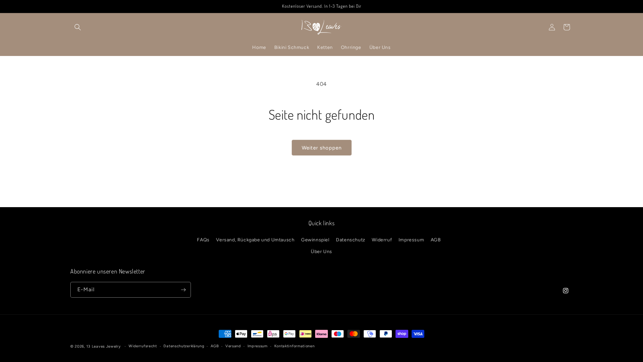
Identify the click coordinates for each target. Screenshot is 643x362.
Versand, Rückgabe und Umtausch (255, 240)
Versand (233, 346)
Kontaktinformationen (294, 346)
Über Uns (321, 251)
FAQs (203, 240)
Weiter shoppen (322, 148)
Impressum (411, 240)
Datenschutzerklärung (183, 346)
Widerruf (382, 240)
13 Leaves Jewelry (103, 346)
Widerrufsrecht (143, 346)
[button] (77, 27)
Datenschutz (350, 240)
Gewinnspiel (315, 240)
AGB (436, 240)
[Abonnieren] (183, 290)
